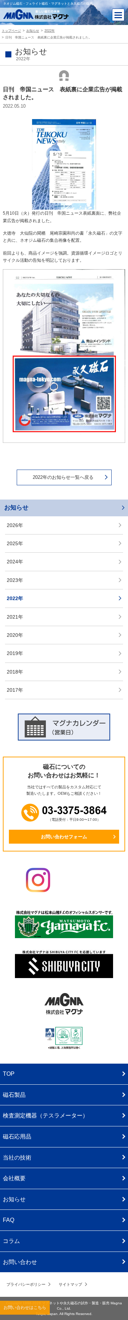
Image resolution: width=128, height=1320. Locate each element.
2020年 (15, 635)
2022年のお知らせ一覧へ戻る (63, 477)
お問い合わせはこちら (25, 1307)
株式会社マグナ (64, 1003)
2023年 (15, 580)
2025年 (15, 543)
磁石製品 (14, 1095)
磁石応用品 (17, 1137)
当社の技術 (17, 1158)
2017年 (15, 690)
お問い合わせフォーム (64, 836)
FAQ (8, 1220)
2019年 (15, 653)
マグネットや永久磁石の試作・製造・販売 (76, 1303)
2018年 (15, 672)
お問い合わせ (20, 1262)
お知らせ (16, 507)
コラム (11, 1241)
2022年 (15, 598)
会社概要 (14, 1178)
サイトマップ (70, 1284)
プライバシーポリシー (26, 1284)
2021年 (15, 617)
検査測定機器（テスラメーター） (45, 1115)
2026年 (15, 525)
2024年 (15, 561)
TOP (9, 1074)
